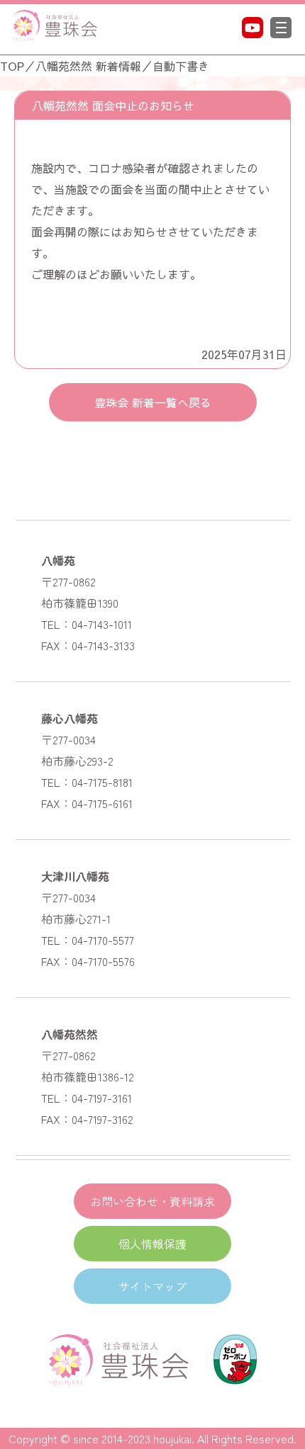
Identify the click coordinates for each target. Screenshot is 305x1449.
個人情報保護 (152, 1243)
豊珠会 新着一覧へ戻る (152, 402)
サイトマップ (152, 1286)
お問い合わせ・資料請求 (152, 1201)
